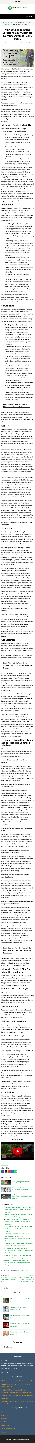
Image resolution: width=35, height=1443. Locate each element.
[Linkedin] (19, 2)
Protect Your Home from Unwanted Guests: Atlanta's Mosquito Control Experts (17, 1221)
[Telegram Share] (12, 1171)
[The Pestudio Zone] (17, 8)
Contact (4, 1418)
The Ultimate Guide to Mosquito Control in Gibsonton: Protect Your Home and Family (19, 1229)
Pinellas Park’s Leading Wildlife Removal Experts (20, 1182)
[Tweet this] (6, 1171)
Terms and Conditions (8, 1428)
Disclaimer (4, 1422)
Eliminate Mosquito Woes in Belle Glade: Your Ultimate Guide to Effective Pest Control (19, 1209)
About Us (4, 1415)
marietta (22, 1270)
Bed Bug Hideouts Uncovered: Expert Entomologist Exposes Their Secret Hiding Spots (23, 1196)
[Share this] (2, 1171)
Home (3, 1412)
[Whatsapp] (15, 1171)
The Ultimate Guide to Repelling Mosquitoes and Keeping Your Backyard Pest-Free (19, 1250)
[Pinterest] (16, 2)
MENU (30, 16)
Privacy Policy (6, 1425)
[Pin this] (9, 1171)
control (17, 1270)
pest (8, 1270)
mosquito (27, 1270)
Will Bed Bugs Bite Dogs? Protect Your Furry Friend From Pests (21, 1188)
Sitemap (4, 1432)
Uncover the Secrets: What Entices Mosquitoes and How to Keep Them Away (17, 1262)
